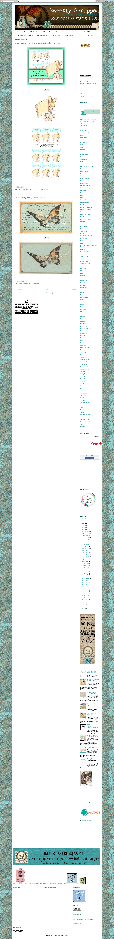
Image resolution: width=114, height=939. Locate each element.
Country (82, 156)
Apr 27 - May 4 (85, 574)
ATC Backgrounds (84, 132)
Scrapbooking (83, 364)
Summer (82, 386)
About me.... (79, 35)
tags (81, 388)
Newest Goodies (84, 297)
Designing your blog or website (87, 166)
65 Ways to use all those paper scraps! (92, 693)
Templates (82, 390)
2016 (83, 525)
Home (18, 32)
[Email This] (17, 187)
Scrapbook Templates (85, 362)
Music (81, 290)
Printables (82, 335)
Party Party (83, 309)
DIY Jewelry (83, 176)
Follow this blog (90, 458)
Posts (84, 94)
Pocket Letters (83, 318)
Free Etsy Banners (75, 32)
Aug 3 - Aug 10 (85, 559)
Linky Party (83, 275)
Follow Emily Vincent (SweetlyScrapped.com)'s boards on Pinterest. (89, 83)
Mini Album (83, 285)
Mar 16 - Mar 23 (86, 580)
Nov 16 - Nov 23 (86, 537)
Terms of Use (89, 35)
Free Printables (84, 216)
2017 (83, 523)
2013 (83, 602)
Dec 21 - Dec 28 (86, 531)
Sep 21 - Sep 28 (86, 548)
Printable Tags (83, 333)
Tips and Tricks (84, 400)
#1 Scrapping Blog (87, 802)
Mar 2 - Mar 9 (85, 584)
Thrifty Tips (83, 395)
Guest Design (83, 231)
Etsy (25, 32)
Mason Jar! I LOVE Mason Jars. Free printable (92, 673)
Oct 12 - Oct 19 (86, 544)
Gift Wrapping (83, 226)
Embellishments (84, 183)
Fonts (81, 195)
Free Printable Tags (23, 189)
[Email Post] (26, 187)
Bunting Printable (91, 759)
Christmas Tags (84, 152)
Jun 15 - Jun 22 (86, 567)
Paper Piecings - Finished (86, 306)
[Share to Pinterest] (23, 187)
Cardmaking (83, 144)
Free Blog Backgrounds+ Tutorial (25, 35)
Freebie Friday (83, 221)
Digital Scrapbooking (85, 171)
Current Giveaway (68, 35)
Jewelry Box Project (85, 254)
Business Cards (84, 142)
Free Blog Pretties (84, 202)
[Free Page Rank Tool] (77, 910)
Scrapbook (83, 357)
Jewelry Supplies (84, 256)
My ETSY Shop (87, 32)
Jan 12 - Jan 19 (86, 597)
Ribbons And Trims (85, 347)
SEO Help (82, 371)
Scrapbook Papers (84, 359)
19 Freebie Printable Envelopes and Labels (92, 736)
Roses (81, 350)
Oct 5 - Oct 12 (85, 546)
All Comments (85, 96)
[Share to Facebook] (21, 187)
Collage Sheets (84, 154)
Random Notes (84, 342)
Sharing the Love (84, 378)
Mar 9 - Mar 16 (85, 582)
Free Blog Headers (55, 35)
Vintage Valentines (54, 32)
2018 (83, 521)
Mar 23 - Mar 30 (86, 578)
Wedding (82, 426)
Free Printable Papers (85, 212)
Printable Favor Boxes (85, 328)
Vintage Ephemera (33, 189)
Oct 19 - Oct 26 (86, 542)
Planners (82, 316)
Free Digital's (83, 204)
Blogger (65, 935)
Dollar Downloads (34, 32)
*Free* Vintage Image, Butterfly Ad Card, (30, 197)
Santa (81, 354)
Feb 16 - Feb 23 (86, 588)
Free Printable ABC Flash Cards (91, 713)
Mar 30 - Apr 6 (85, 576)
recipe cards (83, 345)
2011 (83, 606)
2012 (83, 604)
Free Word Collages (85, 219)
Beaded (82, 135)
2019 (83, 519)
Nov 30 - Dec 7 (85, 533)
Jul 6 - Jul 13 (85, 565)
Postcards (82, 321)
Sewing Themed (84, 374)
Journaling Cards (84, 261)
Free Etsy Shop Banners (86, 207)
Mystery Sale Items (85, 294)
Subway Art (83, 383)
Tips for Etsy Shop (84, 402)
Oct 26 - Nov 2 (85, 540)
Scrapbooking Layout (85, 366)
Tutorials (82, 407)
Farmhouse (83, 190)
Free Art (82, 197)
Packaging (82, 304)
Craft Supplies (83, 159)
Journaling (82, 258)
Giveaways (83, 228)
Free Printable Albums (85, 209)
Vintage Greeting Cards (86, 421)
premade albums (84, 323)
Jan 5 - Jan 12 (85, 599)
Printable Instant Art (85, 330)
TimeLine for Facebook (85, 398)
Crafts (81, 161)
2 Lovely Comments (44, 189)
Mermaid (82, 282)
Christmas (82, 149)
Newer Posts (19, 289)
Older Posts (73, 289)
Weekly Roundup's (84, 429)
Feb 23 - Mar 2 (85, 586)
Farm (81, 188)
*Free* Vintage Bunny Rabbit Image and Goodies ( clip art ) (38, 43)
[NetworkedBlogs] (89, 455)
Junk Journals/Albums (85, 263)
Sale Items (83, 352)
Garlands (82, 224)
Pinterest (82, 314)
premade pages (84, 326)
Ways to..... (83, 424)
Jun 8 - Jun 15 (85, 569)
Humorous (82, 249)
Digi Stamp (83, 168)
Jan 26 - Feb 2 (85, 593)
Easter (82, 180)
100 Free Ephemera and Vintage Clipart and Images (93, 680)
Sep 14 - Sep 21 (86, 550)
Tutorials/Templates (42, 35)
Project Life (83, 338)
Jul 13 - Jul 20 (85, 563)
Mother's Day (83, 287)
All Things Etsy (84, 125)
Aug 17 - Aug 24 (86, 554)
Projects (82, 340)
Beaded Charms (84, 137)
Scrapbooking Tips (84, 369)
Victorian (82, 417)
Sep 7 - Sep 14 (85, 552)
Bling (81, 140)
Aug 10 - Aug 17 (86, 557)
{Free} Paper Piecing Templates (88, 119)
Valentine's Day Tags (85, 414)
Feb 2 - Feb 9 (85, 591)
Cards (81, 147)
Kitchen (82, 270)
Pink (81, 311)
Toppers (82, 405)
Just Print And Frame (85, 266)
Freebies (65, 32)
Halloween (82, 233)
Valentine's (83, 412)
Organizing (83, 302)
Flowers (82, 192)
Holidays (82, 240)
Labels (82, 273)
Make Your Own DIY (85, 278)
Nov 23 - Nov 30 (86, 535)
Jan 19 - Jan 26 (86, 595)
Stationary (82, 381)
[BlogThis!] (18, 187)
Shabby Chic (83, 376)
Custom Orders (84, 164)
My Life (82, 292)
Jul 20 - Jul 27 (85, 561)
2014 (83, 529)
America (82, 128)
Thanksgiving (83, 393)
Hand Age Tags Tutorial (86, 236)
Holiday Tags (83, 238)
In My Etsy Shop (84, 251)
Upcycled (82, 410)
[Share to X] (20, 187)
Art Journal (83, 130)
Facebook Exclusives (85, 185)
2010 (83, 608)
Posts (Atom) (49, 293)
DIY (44, 32)
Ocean (82, 299)
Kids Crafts (83, 268)
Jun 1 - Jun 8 (85, 571)
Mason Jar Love (84, 280)
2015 (83, 527)
